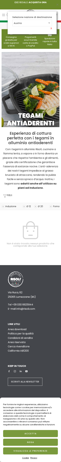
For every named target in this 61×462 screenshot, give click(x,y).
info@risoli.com (25, 309)
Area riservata (16, 342)
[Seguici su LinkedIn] (20, 371)
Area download (17, 329)
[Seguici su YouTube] (26, 371)
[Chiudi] (57, 5)
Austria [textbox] (18, 23)
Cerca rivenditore (19, 346)
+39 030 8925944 (22, 304)
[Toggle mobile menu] (4, 15)
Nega (30, 442)
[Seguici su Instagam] (14, 371)
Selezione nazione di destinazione (32, 17)
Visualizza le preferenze (30, 450)
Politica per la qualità (20, 333)
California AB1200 (18, 351)
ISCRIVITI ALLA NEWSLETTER (25, 381)
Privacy (33, 457)
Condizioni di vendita (20, 338)
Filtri (9, 195)
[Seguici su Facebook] (9, 371)
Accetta (31, 433)
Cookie (25, 457)
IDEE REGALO (31, 2)
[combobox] (32, 23)
